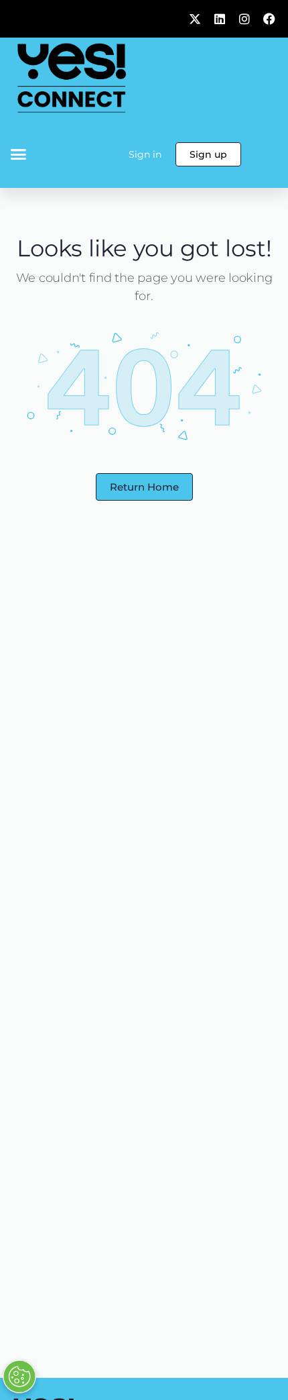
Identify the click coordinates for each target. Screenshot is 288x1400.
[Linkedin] (220, 19)
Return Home (144, 487)
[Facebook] (269, 19)
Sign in (145, 154)
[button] (18, 154)
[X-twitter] (195, 19)
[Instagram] (244, 19)
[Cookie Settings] (19, 1376)
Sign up (208, 154)
